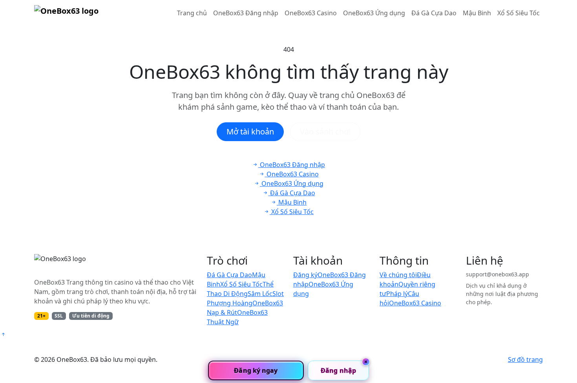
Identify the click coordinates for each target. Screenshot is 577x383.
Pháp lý (397, 293)
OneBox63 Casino (311, 13)
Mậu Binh (477, 13)
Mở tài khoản (250, 131)
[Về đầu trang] (3, 334)
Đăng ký (305, 274)
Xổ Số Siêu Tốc (518, 13)
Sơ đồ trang (525, 359)
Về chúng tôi (398, 274)
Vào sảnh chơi (325, 131)
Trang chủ (192, 13)
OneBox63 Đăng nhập (245, 13)
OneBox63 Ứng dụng (374, 13)
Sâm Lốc (260, 293)
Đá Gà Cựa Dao (433, 13)
